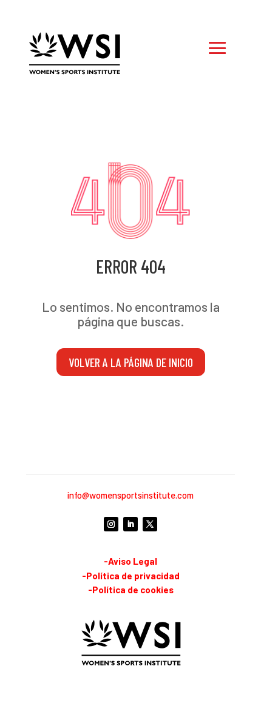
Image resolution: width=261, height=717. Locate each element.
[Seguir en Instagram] (111, 524)
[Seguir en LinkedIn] (130, 524)
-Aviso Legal (130, 561)
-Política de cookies (131, 589)
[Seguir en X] (150, 524)
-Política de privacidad (131, 575)
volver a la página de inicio (131, 362)
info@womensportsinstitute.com (130, 495)
